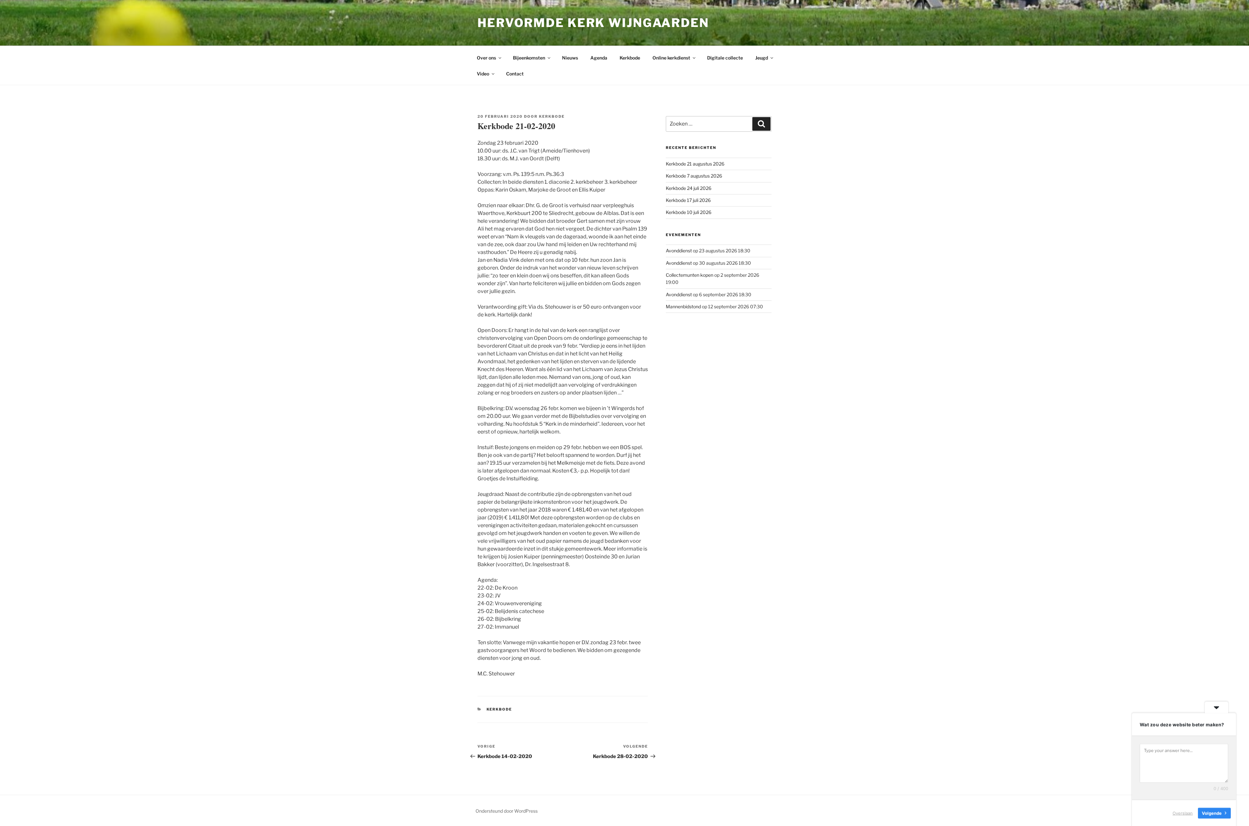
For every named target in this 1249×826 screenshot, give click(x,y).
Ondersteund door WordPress (507, 811)
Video (483, 73)
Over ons (486, 57)
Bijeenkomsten (529, 57)
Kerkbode (630, 57)
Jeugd (761, 57)
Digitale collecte (725, 57)
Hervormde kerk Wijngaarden (593, 23)
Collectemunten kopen (689, 275)
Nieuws (570, 57)
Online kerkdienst (671, 57)
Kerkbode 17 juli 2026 (688, 200)
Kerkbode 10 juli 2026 (688, 212)
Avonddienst (679, 250)
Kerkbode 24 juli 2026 (688, 188)
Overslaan (1183, 812)
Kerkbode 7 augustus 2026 (694, 176)
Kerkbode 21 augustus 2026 (695, 164)
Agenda (598, 57)
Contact (515, 73)
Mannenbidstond (683, 306)
